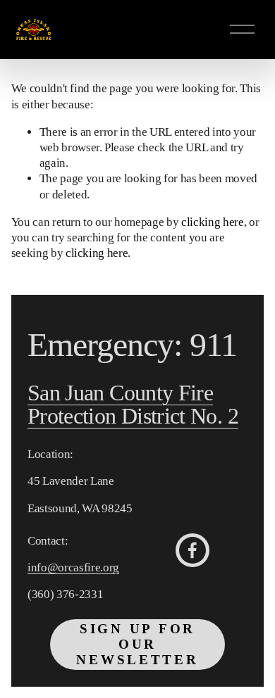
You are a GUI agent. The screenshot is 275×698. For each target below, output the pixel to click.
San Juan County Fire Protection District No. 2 (133, 405)
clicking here (212, 222)
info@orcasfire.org (73, 567)
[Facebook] (192, 550)
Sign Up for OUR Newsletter (137, 644)
